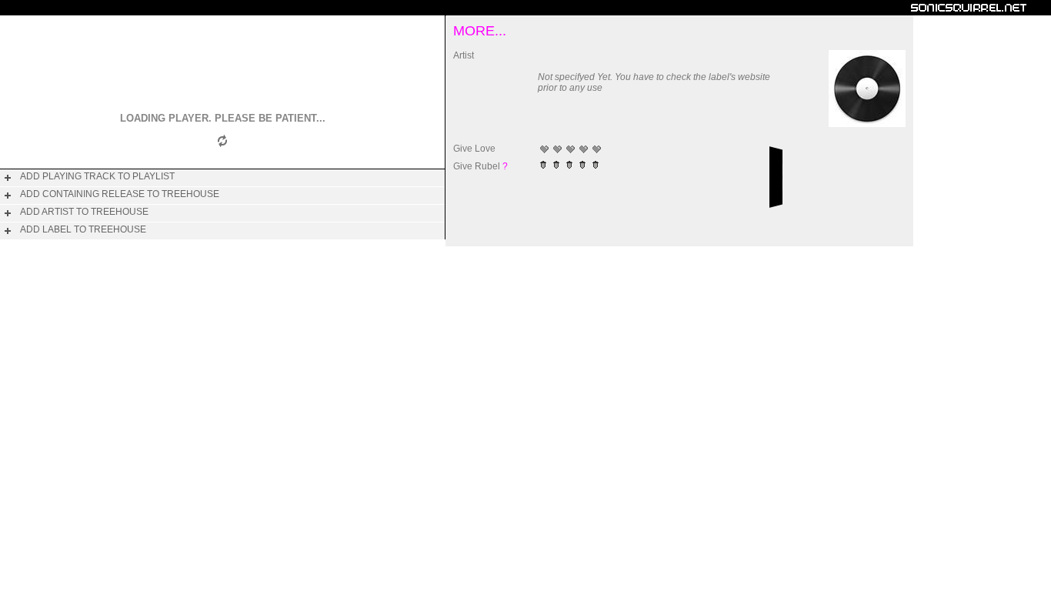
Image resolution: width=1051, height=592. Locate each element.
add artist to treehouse (84, 211)
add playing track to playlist (97, 176)
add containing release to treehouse (119, 194)
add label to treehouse (83, 229)
